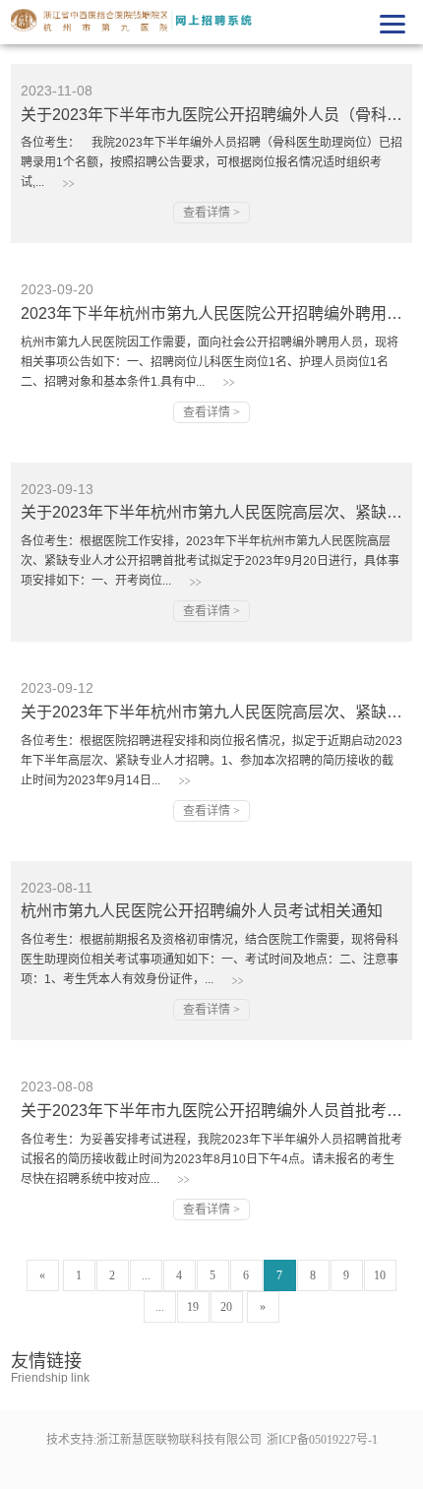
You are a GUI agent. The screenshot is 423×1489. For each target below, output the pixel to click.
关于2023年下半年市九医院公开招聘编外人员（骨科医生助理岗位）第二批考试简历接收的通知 (212, 114)
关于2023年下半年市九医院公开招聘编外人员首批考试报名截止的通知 (212, 1110)
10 (380, 1275)
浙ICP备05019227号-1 (322, 1440)
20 (226, 1307)
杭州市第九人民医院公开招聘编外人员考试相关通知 (202, 910)
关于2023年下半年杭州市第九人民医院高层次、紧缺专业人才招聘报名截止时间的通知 (212, 712)
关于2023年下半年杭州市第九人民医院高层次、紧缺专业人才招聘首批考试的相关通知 (212, 512)
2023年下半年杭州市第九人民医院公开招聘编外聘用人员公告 (212, 313)
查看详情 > (211, 212)
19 (193, 1307)
